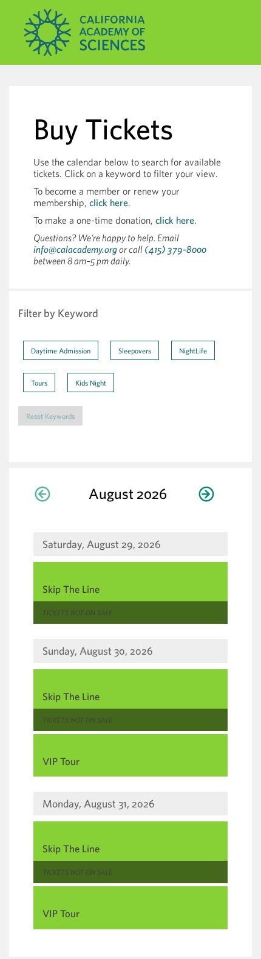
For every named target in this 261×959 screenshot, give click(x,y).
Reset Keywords (50, 416)
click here (108, 202)
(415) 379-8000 (175, 249)
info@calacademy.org (75, 249)
